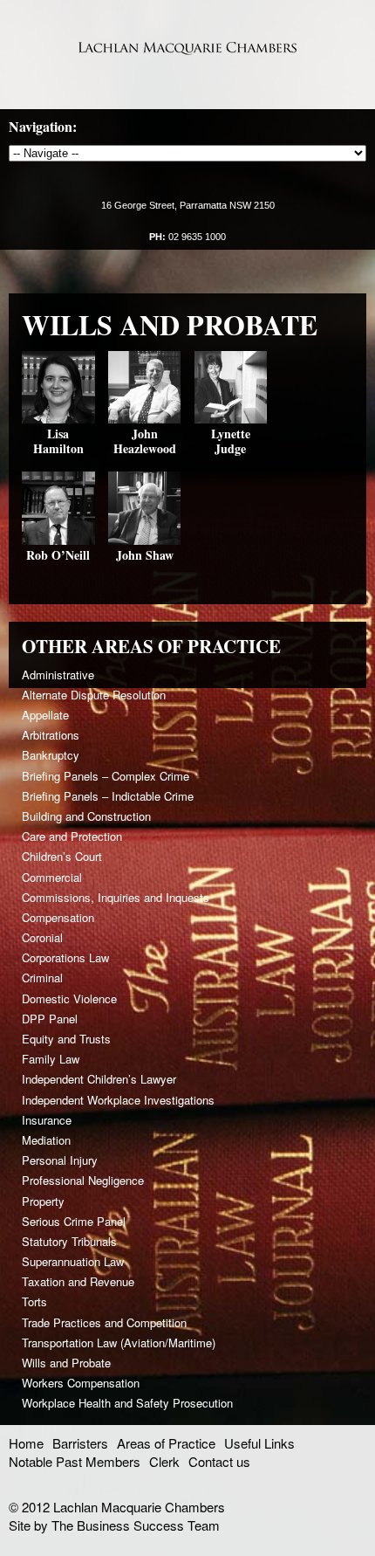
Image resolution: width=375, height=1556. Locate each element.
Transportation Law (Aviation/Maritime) (118, 1342)
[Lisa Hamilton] (58, 418)
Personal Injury (60, 1160)
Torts (34, 1301)
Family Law (50, 1058)
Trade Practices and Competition (104, 1322)
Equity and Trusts (66, 1038)
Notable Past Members (74, 1461)
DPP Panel (50, 1018)
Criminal (42, 977)
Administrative (58, 674)
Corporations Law (65, 957)
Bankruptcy (50, 755)
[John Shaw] (144, 539)
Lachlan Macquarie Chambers (187, 48)
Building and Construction (86, 816)
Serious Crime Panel (74, 1221)
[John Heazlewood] (144, 418)
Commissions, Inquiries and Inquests (115, 897)
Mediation (46, 1140)
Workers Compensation (81, 1382)
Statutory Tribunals (69, 1241)
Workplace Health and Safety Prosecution (127, 1402)
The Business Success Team (135, 1525)
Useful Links (259, 1443)
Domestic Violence (69, 998)
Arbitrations (50, 734)
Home (26, 1443)
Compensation (58, 917)
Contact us (219, 1461)
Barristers (80, 1443)
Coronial (42, 937)
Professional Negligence (83, 1180)
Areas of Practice (166, 1443)
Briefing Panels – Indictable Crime (108, 796)
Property (43, 1201)
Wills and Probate (66, 1362)
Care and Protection (72, 836)
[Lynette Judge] (231, 418)
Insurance (47, 1120)
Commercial (52, 877)
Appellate (45, 714)
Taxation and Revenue (78, 1281)
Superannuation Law (73, 1261)
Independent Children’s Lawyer (99, 1079)
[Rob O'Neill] (58, 539)
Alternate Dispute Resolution (94, 694)
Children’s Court (62, 856)
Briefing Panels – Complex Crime (105, 776)
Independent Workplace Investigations (118, 1099)
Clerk (164, 1461)
